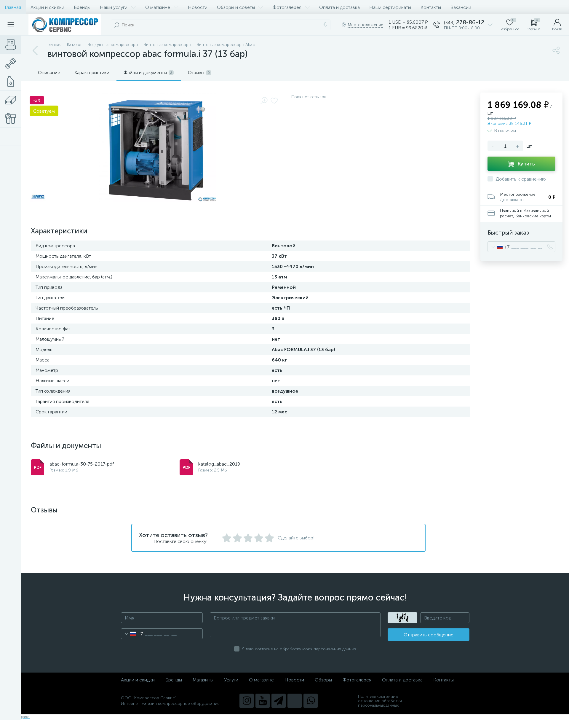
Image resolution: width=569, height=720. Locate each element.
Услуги (231, 680)
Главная (13, 7)
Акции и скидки (47, 7)
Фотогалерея (287, 7)
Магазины (203, 680)
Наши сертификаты (390, 7)
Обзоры (323, 680)
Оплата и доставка (339, 7)
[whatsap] (310, 701)
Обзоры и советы (236, 7)
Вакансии (460, 7)
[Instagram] (246, 701)
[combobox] (498, 247)
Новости (197, 7)
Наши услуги (113, 7)
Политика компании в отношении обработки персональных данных (380, 701)
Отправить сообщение (428, 635)
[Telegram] (278, 701)
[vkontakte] (294, 701)
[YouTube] (262, 701)
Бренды (82, 7)
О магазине (157, 7)
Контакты (431, 7)
